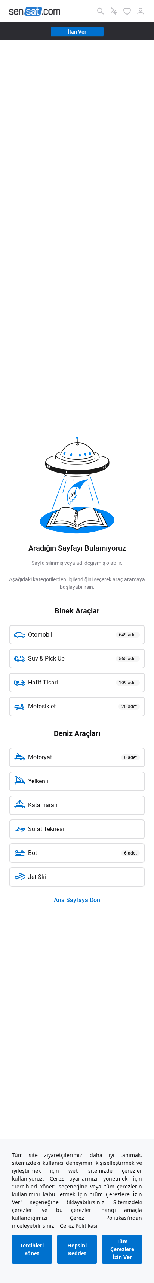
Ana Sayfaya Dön (77, 900)
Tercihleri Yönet (32, 1249)
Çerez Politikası (79, 1225)
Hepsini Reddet (77, 1249)
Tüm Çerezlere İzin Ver (122, 1249)
